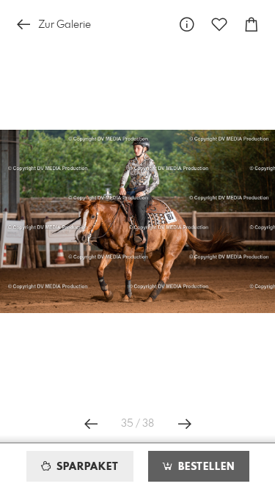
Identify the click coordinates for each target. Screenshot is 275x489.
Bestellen (205, 467)
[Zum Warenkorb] (251, 24)
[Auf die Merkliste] (219, 24)
